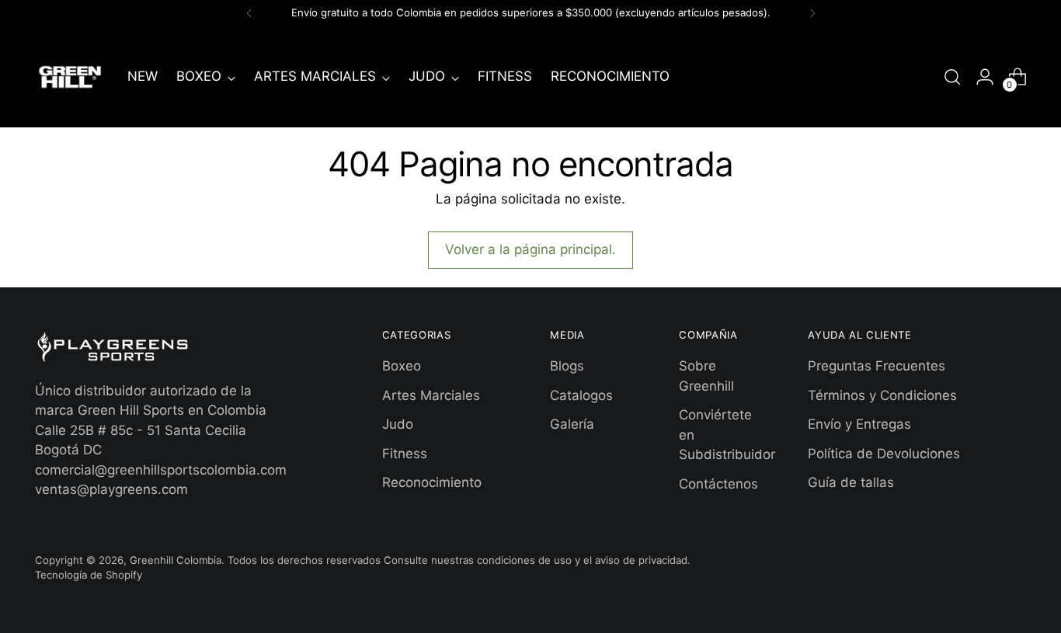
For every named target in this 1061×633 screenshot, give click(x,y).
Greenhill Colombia (175, 560)
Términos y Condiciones (882, 395)
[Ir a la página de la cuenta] (984, 76)
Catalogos (581, 395)
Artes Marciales (431, 395)
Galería (572, 424)
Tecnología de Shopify (88, 575)
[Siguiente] (812, 13)
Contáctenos (718, 484)
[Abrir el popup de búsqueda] (952, 76)
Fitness (404, 453)
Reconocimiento (432, 482)
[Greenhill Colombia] (70, 77)
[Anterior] (249, 13)
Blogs (567, 366)
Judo (397, 424)
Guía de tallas (851, 482)
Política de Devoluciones (884, 453)
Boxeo (401, 366)
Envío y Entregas (859, 424)
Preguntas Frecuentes (876, 366)
